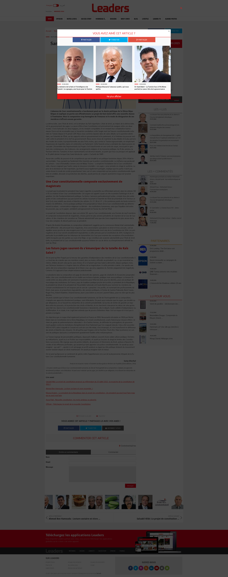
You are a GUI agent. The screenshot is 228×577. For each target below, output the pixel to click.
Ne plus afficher (114, 96)
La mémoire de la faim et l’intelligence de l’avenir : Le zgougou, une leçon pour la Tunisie (74, 88)
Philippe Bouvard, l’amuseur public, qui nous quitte (112, 88)
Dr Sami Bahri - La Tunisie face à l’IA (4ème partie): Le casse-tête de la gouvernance (150, 88)
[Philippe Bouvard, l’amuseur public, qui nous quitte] (114, 64)
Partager (86, 40)
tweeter (114, 40)
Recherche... (144, 7)
